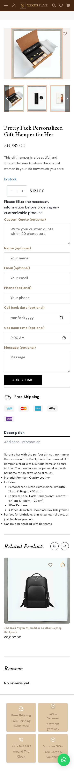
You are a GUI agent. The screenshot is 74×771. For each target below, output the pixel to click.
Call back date (24, 307)
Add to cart (23, 380)
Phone (17, 288)
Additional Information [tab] (22, 442)
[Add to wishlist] (65, 34)
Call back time (24, 328)
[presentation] (54, 546)
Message (20, 347)
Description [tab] (14, 432)
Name (17, 248)
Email (17, 268)
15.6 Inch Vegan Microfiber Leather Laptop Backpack (33, 630)
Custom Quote (25, 219)
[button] (67, 98)
